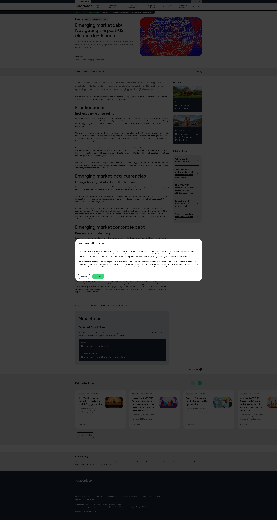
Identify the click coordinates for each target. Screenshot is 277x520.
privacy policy (129, 256)
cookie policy (141, 256)
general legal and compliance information (173, 256)
